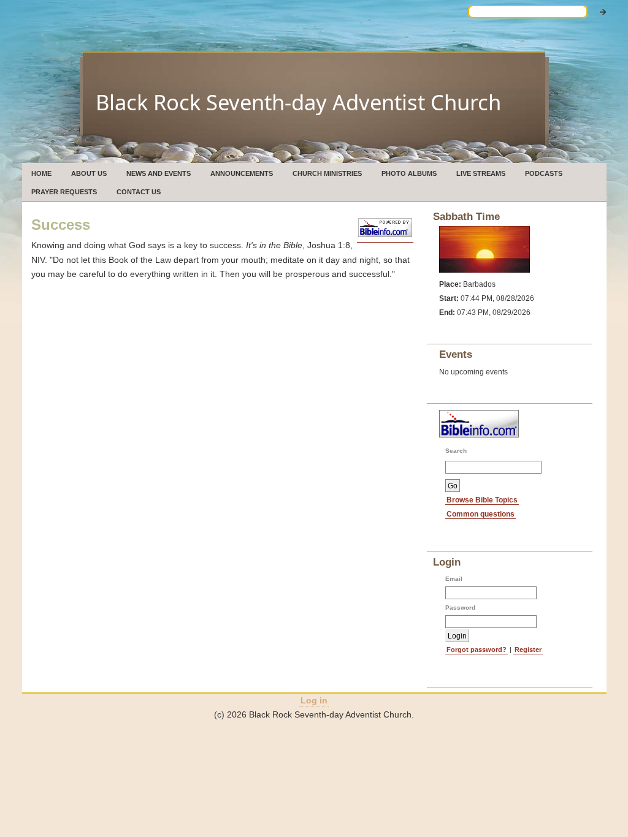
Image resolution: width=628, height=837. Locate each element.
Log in (314, 700)
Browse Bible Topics (482, 500)
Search (456, 450)
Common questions (480, 514)
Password (460, 607)
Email (453, 578)
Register (528, 649)
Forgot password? (476, 649)
